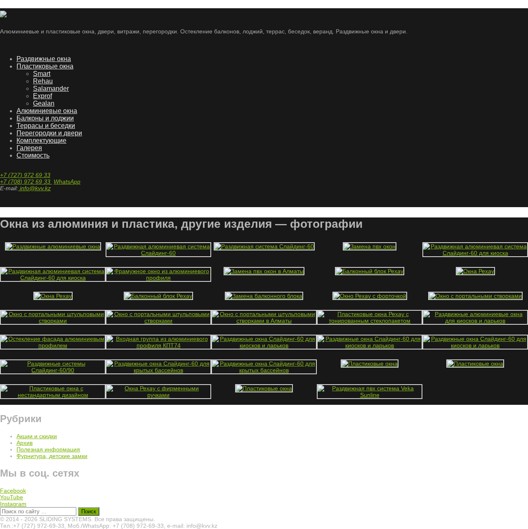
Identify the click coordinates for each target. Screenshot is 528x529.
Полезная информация (48, 449)
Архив (24, 442)
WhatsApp (67, 181)
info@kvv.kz (34, 188)
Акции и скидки (36, 436)
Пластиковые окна (44, 66)
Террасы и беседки (45, 125)
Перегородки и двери (49, 133)
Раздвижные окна (43, 58)
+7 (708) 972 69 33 (26, 181)
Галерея (29, 147)
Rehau (43, 81)
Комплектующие (41, 140)
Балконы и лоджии (45, 118)
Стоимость (33, 155)
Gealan (43, 103)
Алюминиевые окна (46, 110)
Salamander (51, 88)
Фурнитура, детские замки (51, 456)
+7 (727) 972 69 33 (25, 175)
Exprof (42, 95)
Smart (41, 73)
